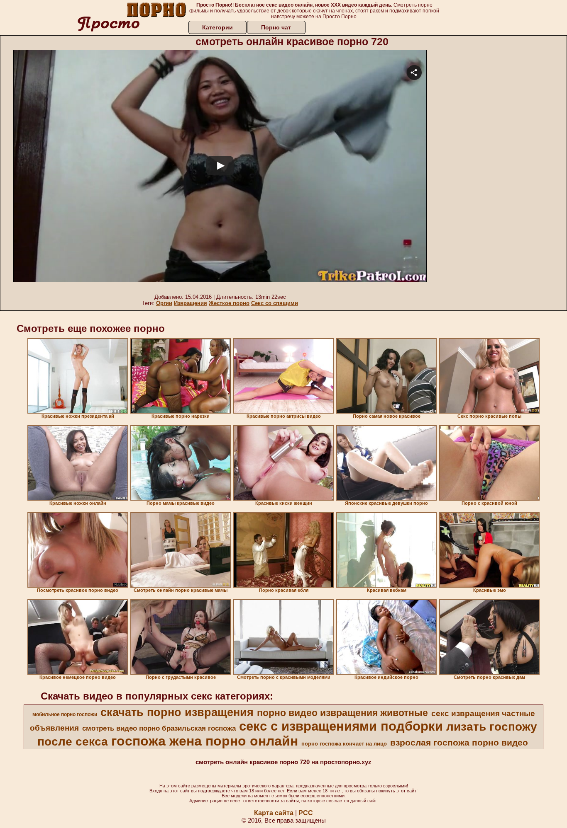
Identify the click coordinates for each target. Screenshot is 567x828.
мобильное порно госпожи (64, 714)
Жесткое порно (229, 303)
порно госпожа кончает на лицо (344, 744)
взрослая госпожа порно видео (459, 743)
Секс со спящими (274, 303)
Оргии (164, 303)
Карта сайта (273, 812)
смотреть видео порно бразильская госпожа (159, 728)
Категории (217, 27)
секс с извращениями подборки (341, 726)
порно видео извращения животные (342, 712)
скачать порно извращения (177, 712)
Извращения (190, 303)
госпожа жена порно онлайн (204, 741)
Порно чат (276, 27)
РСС (305, 812)
